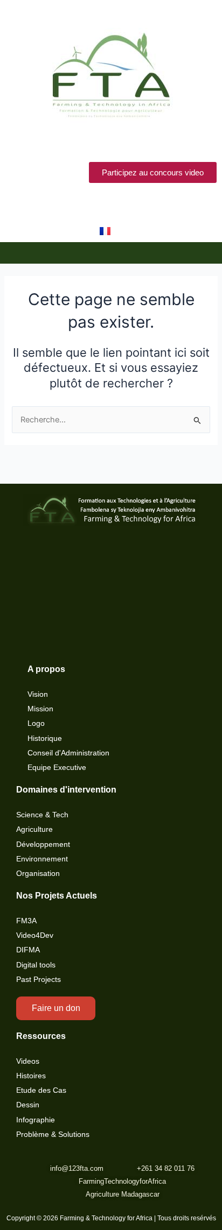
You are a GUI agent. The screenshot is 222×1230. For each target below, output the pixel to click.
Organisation (38, 873)
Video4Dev (34, 935)
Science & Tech (42, 815)
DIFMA (28, 950)
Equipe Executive (56, 767)
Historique (44, 738)
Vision (37, 694)
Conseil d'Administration (68, 753)
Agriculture (34, 829)
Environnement (42, 859)
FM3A (26, 921)
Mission (40, 709)
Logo (36, 723)
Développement (43, 844)
